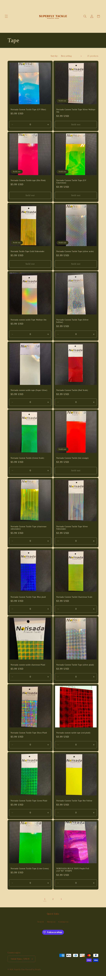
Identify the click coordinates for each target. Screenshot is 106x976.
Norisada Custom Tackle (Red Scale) (72, 390)
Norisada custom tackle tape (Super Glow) (29, 390)
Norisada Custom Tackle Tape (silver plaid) (75, 665)
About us (51, 922)
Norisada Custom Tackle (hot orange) (72, 458)
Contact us (64, 922)
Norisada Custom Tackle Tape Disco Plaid (29, 733)
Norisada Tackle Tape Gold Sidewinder (27, 251)
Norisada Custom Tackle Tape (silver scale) (75, 251)
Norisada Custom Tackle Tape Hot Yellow (74, 801)
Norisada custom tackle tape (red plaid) (73, 733)
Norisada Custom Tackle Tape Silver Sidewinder (72, 528)
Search (40, 922)
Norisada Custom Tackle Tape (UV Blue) (28, 109)
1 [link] (45, 899)
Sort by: (54, 56)
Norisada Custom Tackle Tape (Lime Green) (30, 868)
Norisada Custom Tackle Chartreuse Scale (74, 597)
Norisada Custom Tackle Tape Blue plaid (28, 597)
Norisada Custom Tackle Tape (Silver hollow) (72, 321)
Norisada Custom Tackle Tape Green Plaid (29, 801)
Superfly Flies (19, 969)
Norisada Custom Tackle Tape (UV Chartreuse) (71, 181)
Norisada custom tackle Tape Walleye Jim (29, 320)
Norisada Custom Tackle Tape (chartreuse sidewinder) (29, 528)
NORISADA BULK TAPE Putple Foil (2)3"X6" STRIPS (72, 869)
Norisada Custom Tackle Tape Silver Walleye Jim (75, 110)
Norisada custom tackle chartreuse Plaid (28, 665)
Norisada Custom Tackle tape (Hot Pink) (28, 180)
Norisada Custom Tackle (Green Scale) (27, 458)
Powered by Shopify (33, 969)
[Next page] (61, 899)
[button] (6, 16)
